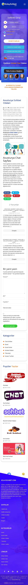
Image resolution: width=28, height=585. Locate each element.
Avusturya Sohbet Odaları (10, 109)
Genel (6, 344)
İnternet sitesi (7, 308)
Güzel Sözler (8, 347)
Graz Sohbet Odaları (16, 111)
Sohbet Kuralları (5, 515)
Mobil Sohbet (4, 562)
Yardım (3, 518)
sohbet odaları (13, 132)
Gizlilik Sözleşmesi (5, 512)
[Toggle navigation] (25, 4)
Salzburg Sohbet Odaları (13, 114)
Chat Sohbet (8, 341)
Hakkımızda (4, 509)
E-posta (6, 302)
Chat (6, 578)
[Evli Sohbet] (14, 431)
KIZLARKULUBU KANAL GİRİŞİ (14, 51)
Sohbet (11, 578)
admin (5, 107)
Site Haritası (4, 564)
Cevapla (14, 230)
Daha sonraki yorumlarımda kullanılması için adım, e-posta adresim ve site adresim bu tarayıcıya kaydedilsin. (13, 318)
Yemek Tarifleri (9, 356)
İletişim (3, 521)
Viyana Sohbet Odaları (16, 115)
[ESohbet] (14, 377)
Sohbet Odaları (13, 107)
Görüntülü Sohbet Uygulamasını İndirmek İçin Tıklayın (14, 87)
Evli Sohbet (6, 439)
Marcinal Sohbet (8, 456)
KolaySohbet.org (16, 579)
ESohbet (5, 385)
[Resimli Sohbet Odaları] (14, 413)
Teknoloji (7, 353)
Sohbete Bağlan (14, 41)
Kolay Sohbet (4, 556)
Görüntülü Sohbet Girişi (14, 47)
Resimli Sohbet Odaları (9, 421)
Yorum (5, 277)
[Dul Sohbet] (14, 395)
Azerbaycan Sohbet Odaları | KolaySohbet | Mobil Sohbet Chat (14, 241)
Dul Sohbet (6, 403)
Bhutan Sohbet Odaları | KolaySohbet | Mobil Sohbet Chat (14, 210)
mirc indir (11, 58)
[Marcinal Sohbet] (14, 449)
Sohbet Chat (4, 559)
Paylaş (7, 192)
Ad (4, 296)
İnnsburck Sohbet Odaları (9, 112)
